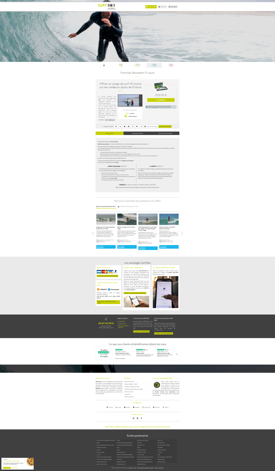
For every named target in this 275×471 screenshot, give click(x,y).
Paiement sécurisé (129, 396)
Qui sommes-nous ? (129, 381)
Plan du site (127, 394)
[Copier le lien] (132, 126)
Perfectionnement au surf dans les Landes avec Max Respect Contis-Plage (147, 228)
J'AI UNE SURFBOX (152, 6)
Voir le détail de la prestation (106, 230)
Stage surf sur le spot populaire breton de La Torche (105, 228)
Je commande (161, 100)
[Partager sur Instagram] (128, 126)
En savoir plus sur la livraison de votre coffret (106, 302)
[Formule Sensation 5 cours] (106, 219)
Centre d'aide (121, 321)
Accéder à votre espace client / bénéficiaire (135, 293)
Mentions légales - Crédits (131, 384)
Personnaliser (14, 467)
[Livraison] (108, 290)
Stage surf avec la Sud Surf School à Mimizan (167, 228)
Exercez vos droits (129, 391)
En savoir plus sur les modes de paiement (107, 276)
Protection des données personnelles (134, 389)
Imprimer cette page (152, 126)
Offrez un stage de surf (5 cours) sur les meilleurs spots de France (120, 85)
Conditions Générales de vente (132, 386)
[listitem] (116, 126)
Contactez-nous (122, 323)
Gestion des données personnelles (145, 468)
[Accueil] (104, 65)
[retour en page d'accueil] (106, 6)
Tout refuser (5, 459)
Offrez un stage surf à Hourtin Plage (126, 228)
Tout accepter (7, 467)
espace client (113, 178)
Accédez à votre (141, 331)
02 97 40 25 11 (106, 323)
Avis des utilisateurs (165, 126)
